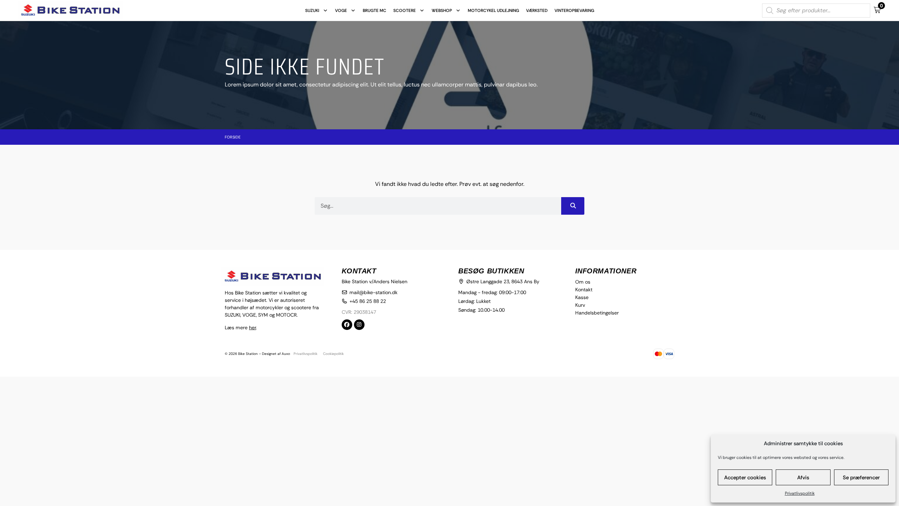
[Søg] (572, 206)
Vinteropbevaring (574, 10)
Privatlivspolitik (800, 493)
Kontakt (583, 289)
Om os (582, 282)
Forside (233, 137)
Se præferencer (861, 477)
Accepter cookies (745, 477)
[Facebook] (347, 324)
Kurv (580, 305)
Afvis (803, 477)
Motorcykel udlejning (493, 10)
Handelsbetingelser (597, 313)
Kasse (582, 297)
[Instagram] (359, 324)
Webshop (442, 10)
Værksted (536, 10)
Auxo (286, 353)
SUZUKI (312, 10)
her (252, 327)
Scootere (404, 10)
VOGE (341, 10)
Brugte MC (374, 10)
